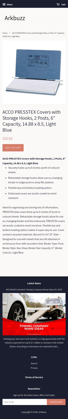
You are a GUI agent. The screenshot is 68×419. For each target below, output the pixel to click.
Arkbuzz (42, 412)
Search (34, 363)
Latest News (34, 283)
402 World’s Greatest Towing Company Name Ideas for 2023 (34, 289)
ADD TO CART (13, 147)
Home (4, 33)
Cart (63, 4)
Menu (9, 4)
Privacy (34, 367)
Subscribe (56, 401)
